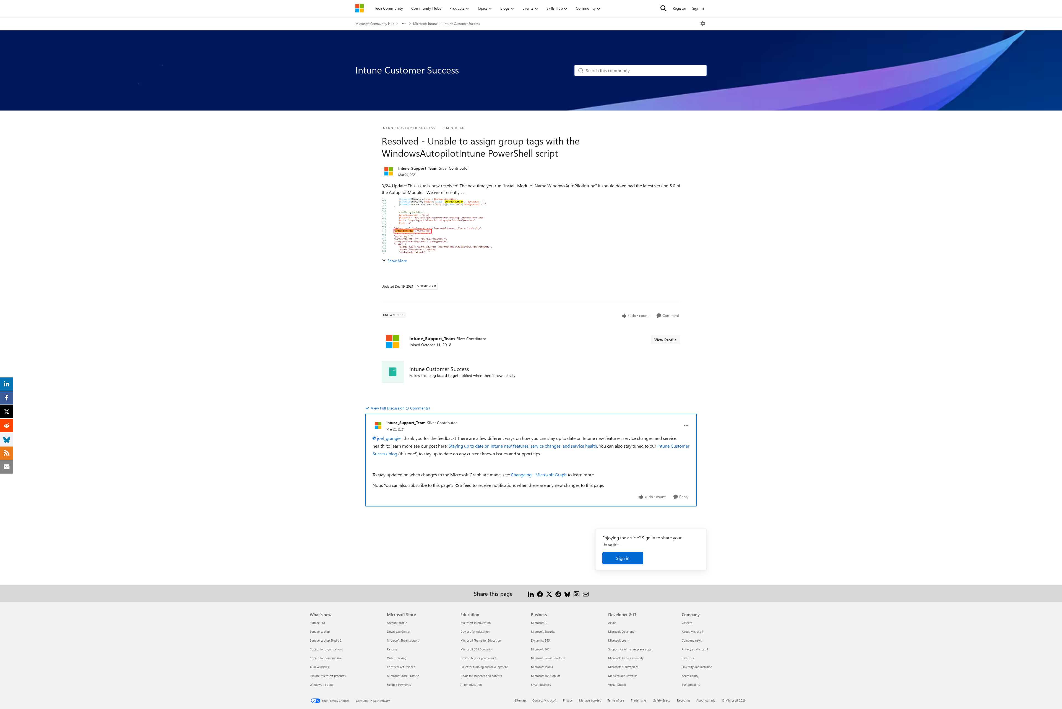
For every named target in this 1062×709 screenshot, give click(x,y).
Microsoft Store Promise (403, 676)
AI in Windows (319, 667)
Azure (612, 623)
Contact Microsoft (544, 700)
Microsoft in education (475, 623)
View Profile (665, 339)
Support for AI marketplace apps (629, 649)
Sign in (622, 558)
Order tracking (396, 658)
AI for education (471, 684)
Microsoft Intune (425, 23)
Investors (688, 658)
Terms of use (616, 700)
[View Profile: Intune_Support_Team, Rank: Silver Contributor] (388, 171)
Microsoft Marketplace (623, 667)
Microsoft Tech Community (626, 658)
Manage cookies (590, 700)
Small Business (541, 684)
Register (679, 8)
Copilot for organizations (326, 649)
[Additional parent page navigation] (403, 23)
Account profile (397, 623)
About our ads (705, 700)
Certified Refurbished (401, 667)
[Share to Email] (586, 593)
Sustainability (691, 684)
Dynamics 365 (540, 640)
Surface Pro (317, 623)
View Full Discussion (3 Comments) (400, 408)
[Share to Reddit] (558, 593)
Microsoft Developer (622, 631)
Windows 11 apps (321, 684)
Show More (397, 260)
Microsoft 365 (540, 649)
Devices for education (475, 631)
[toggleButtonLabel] (703, 23)
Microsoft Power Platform (548, 658)
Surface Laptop (320, 631)
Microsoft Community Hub (374, 23)
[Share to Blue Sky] (567, 593)
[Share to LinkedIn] (531, 593)
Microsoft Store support (403, 640)
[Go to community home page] (359, 8)
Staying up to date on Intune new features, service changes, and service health (523, 446)
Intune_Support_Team (418, 168)
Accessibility (690, 676)
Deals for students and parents (481, 676)
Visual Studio (617, 684)
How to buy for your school (478, 658)
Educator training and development (484, 667)
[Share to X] (549, 593)
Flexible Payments (399, 684)
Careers (687, 623)
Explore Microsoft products (328, 676)
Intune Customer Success (462, 23)
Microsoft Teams (542, 667)
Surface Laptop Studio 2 (326, 640)
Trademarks (639, 700)
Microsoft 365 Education (476, 649)
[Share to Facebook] (540, 593)
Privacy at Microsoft (695, 649)
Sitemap (520, 700)
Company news (692, 640)
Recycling (683, 700)
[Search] (663, 8)
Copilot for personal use (326, 658)
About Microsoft (692, 631)
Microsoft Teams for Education (480, 640)
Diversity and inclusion (697, 667)
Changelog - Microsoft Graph (539, 474)
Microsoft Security (543, 631)
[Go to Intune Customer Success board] (393, 372)
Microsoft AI (539, 623)
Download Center (398, 631)
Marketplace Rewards (622, 676)
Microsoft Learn (618, 640)
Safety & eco (661, 700)
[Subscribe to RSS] (576, 593)
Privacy (567, 700)
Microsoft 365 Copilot (545, 676)
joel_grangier (389, 438)
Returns (392, 649)
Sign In (698, 8)
